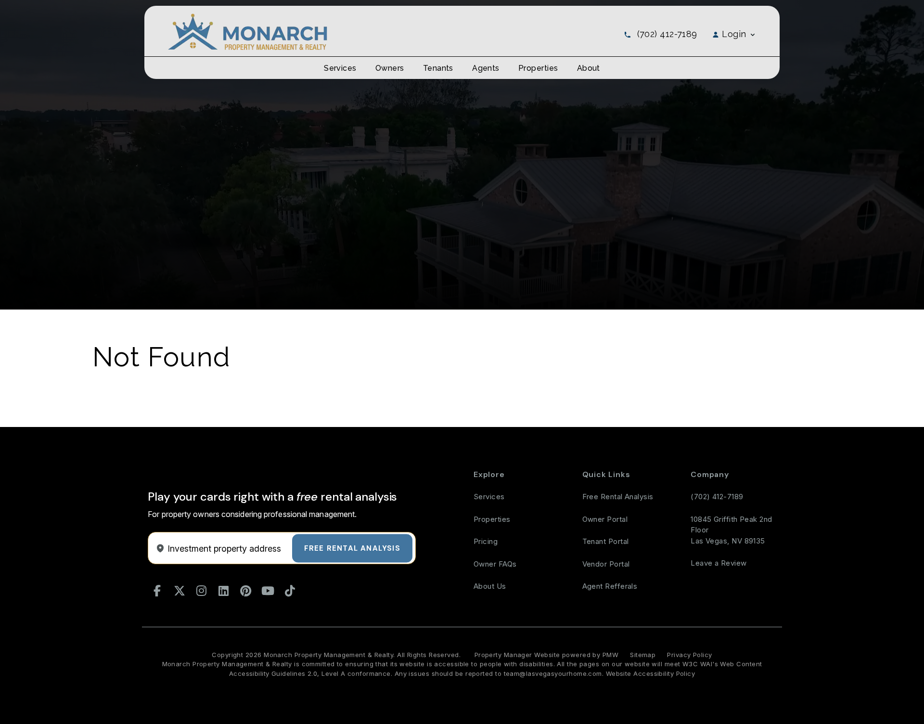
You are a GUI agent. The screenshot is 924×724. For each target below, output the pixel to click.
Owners (389, 68)
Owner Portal (605, 519)
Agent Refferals (610, 586)
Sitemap (642, 655)
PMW (610, 655)
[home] (247, 31)
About (588, 68)
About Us (490, 586)
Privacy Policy (689, 655)
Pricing (486, 541)
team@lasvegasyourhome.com (553, 673)
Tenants (438, 68)
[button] (157, 591)
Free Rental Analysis (352, 548)
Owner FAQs (495, 564)
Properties (538, 68)
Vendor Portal (606, 564)
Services (340, 68)
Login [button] (734, 34)
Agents (486, 68)
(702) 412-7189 (667, 34)
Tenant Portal (605, 541)
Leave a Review (718, 563)
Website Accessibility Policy (650, 673)
